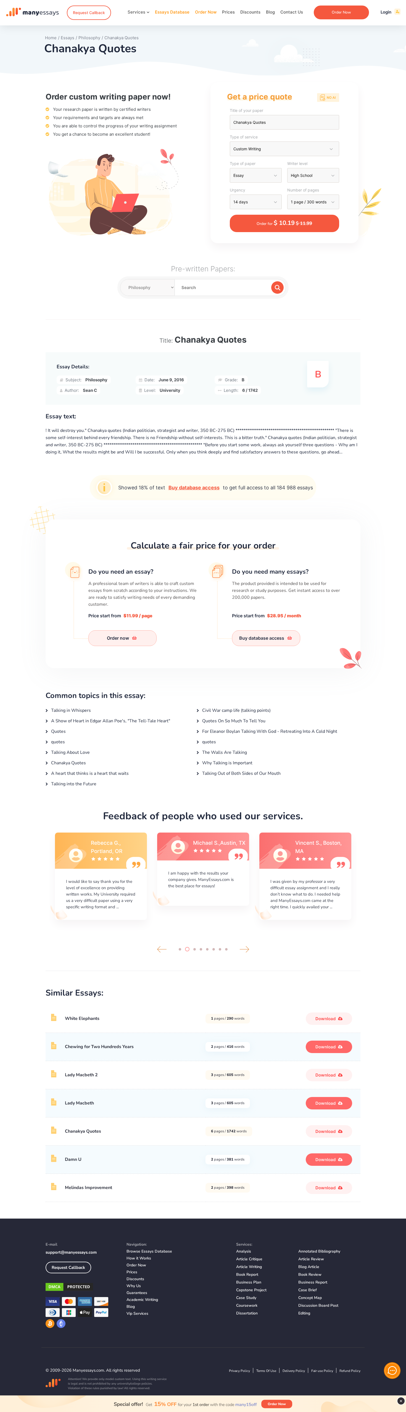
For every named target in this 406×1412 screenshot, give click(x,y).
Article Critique (249, 1259)
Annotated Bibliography (319, 1251)
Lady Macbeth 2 (81, 1075)
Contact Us (291, 12)
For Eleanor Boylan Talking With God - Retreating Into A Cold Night (269, 731)
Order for (284, 223)
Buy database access (194, 487)
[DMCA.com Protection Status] (82, 1288)
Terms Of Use (266, 1371)
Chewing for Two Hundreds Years (99, 1047)
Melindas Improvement (88, 1188)
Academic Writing (142, 1299)
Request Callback (89, 12)
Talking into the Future (73, 784)
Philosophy (96, 379)
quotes (57, 742)
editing (304, 1313)
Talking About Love (70, 752)
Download (326, 1018)
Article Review (311, 1259)
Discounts (250, 12)
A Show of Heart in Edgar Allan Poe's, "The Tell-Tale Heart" (110, 721)
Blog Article (308, 1266)
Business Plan (248, 1282)
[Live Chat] (392, 1370)
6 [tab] (213, 949)
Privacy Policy (239, 1371)
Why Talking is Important (226, 763)
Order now (118, 638)
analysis (243, 1251)
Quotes (58, 731)
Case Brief (307, 1290)
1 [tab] (180, 949)
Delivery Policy (294, 1371)
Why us (133, 1285)
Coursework (246, 1305)
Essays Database (172, 12)
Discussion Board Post (318, 1305)
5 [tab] (207, 949)
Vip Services (137, 1313)
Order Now (206, 12)
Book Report (247, 1274)
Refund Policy (349, 1371)
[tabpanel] (101, 875)
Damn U (73, 1159)
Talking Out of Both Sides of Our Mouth (241, 773)
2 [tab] (186, 949)
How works (138, 1258)
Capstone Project (251, 1290)
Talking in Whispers (70, 710)
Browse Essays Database (149, 1251)
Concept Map (310, 1297)
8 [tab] (226, 949)
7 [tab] (220, 949)
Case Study (246, 1297)
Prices (228, 12)
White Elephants (82, 1018)
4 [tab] (201, 949)
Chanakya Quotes (68, 763)
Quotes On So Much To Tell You (233, 721)
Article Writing (249, 1266)
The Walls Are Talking (224, 752)
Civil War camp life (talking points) (236, 710)
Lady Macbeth (79, 1103)
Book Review (309, 1274)
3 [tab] (193, 949)
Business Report (312, 1282)
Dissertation (247, 1313)
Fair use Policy (322, 1371)
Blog (270, 12)
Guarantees (136, 1292)
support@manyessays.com (71, 1252)
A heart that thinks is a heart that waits (89, 773)
